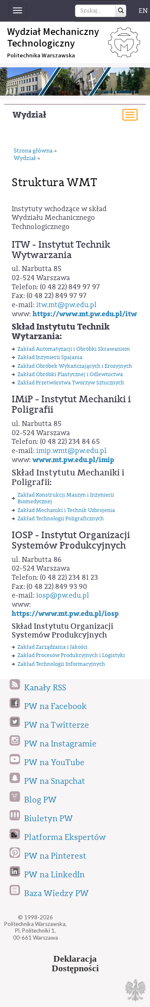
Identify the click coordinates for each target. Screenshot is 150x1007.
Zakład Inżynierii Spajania (50, 357)
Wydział (29, 115)
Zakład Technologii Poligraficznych (61, 518)
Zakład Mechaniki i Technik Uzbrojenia (66, 510)
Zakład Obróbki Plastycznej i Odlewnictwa (70, 374)
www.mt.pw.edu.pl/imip (73, 460)
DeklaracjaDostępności (75, 964)
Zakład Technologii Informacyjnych (61, 663)
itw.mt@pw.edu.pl (66, 305)
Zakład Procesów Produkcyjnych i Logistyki (71, 655)
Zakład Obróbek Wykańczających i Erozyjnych (75, 365)
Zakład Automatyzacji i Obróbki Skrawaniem (74, 348)
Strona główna (33, 151)
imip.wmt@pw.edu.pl (71, 450)
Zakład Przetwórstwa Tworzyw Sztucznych (71, 382)
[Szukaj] (120, 11)
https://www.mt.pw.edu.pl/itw (84, 314)
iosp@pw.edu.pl (62, 595)
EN (143, 11)
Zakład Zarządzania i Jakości (53, 646)
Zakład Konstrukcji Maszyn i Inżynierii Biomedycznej (66, 498)
